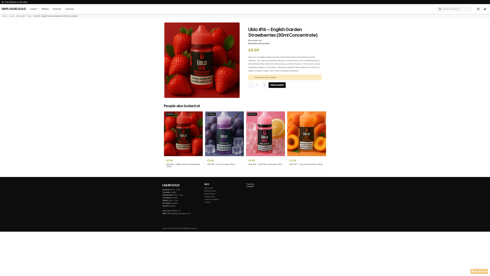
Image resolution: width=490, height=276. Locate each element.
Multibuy (45, 9)
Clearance (69, 9)
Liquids (33, 9)
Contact (207, 202)
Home (4, 16)
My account (208, 188)
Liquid (11, 16)
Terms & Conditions (211, 199)
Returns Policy (209, 194)
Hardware (57, 9)
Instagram (250, 186)
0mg (29, 16)
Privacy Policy (209, 197)
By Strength (20, 16)
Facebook (250, 184)
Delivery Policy (210, 191)
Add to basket (277, 85)
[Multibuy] (183, 134)
